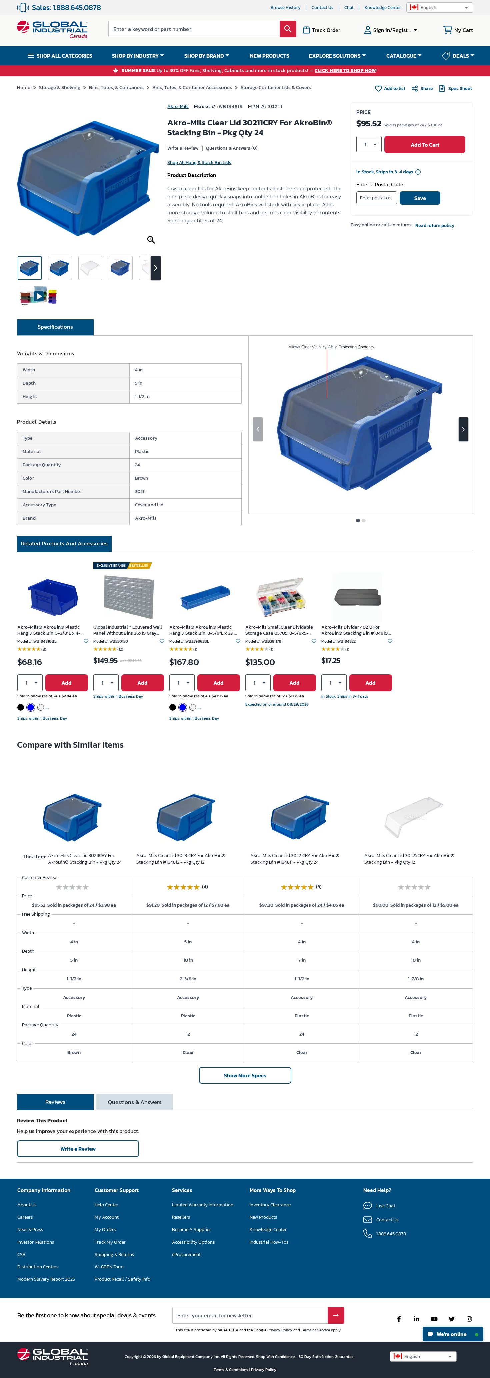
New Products (263, 1217)
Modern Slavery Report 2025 (46, 1279)
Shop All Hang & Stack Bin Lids (199, 162)
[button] (440, 7)
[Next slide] (463, 429)
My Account (107, 1217)
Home (23, 87)
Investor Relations (35, 1242)
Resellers (181, 1217)
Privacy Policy (279, 1330)
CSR (21, 1254)
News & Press (30, 1229)
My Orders (105, 1229)
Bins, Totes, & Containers (116, 87)
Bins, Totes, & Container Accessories (192, 87)
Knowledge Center (383, 7)
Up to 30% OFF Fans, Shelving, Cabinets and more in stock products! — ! (249, 71)
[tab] (55, 327)
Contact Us (322, 7)
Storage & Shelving (59, 87)
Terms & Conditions (231, 1370)
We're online (451, 1334)
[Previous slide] (258, 429)
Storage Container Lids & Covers (276, 87)
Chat (349, 7)
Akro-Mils (178, 106)
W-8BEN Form (109, 1266)
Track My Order (110, 1242)
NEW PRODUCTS (269, 56)
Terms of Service (315, 1330)
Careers (25, 1217)
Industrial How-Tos (269, 1242)
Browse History (286, 7)
